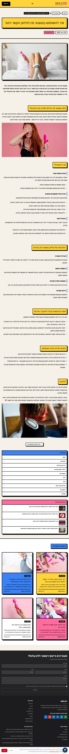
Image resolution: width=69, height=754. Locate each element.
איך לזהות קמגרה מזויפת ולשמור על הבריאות (22, 736)
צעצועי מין (55, 13)
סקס (66, 729)
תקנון (31, 716)
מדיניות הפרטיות (53, 751)
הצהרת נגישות (29, 721)
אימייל (32, 669)
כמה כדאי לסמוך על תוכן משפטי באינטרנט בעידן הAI (19, 729)
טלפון (66, 669)
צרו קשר (6, 3)
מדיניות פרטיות (29, 718)
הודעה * (65, 675)
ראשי (64, 13)
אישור (4, 750)
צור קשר (30, 708)
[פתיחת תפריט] (32, 4)
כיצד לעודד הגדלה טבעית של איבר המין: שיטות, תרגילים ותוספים (19, 732)
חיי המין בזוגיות (63, 734)
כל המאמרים (29, 711)
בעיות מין (65, 732)
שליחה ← (34, 690)
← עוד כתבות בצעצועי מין (34, 444)
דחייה (11, 750)
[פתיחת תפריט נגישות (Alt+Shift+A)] (65, 750)
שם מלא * (65, 663)
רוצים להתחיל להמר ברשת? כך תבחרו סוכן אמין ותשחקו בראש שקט (17, 739)
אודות (31, 706)
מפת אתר (30, 713)
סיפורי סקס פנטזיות (62, 737)
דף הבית (31, 703)
